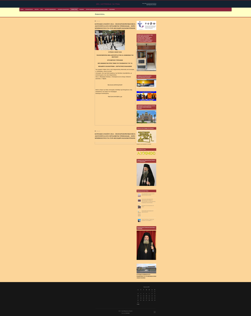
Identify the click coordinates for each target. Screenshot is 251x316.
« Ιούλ (138, 304)
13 (146, 295)
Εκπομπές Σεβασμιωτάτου (50, 9)
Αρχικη (21, 9)
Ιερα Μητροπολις (29, 9)
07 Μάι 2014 (98, 21)
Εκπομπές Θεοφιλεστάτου (63, 9)
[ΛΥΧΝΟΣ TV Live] (146, 154)
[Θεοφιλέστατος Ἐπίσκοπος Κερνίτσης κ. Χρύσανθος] (146, 259)
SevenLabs (128, 313)
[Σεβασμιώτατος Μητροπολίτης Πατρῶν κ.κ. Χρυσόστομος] (146, 185)
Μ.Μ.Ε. (41, 9)
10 (138, 295)
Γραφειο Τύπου (74, 9)
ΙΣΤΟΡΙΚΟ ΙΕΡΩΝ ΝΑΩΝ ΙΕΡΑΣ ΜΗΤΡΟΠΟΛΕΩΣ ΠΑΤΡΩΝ (96, 9)
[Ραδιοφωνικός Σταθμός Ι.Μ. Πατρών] (146, 136)
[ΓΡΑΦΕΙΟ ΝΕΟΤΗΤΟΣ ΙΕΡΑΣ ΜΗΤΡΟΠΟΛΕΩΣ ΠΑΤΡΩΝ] (146, 87)
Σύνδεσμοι (81, 9)
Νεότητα (36, 9)
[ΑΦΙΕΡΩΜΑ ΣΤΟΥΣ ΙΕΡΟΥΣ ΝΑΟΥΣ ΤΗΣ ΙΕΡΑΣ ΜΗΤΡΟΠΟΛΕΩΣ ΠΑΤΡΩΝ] (146, 123)
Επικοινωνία (112, 9)
